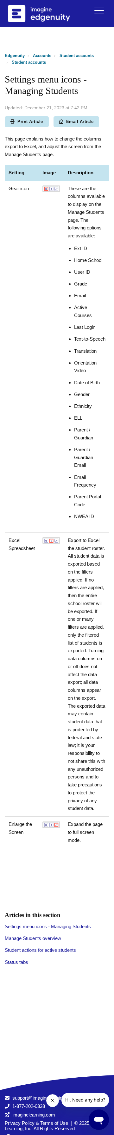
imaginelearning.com (33, 1114)
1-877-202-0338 (28, 1106)
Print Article (30, 121)
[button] (99, 10)
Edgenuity (15, 55)
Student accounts (77, 55)
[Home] (47, 13)
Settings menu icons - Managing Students (48, 926)
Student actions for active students (40, 950)
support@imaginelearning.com (43, 1098)
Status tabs (16, 962)
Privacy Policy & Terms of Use (36, 1123)
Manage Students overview (33, 938)
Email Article (80, 121)
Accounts (42, 55)
